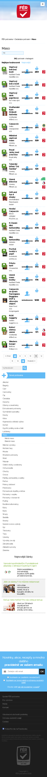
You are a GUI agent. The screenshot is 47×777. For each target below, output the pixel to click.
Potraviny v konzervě (11, 498)
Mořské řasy (7, 448)
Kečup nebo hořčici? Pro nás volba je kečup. (23, 600)
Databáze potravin (22, 39)
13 (12, 361)
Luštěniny (6, 431)
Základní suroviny (9, 547)
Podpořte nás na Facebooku (15, 729)
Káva (5, 418)
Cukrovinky (7, 392)
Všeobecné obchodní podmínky (15, 714)
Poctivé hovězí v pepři (13, 251)
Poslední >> (31, 361)
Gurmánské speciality (11, 412)
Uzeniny (6, 537)
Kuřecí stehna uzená (12, 329)
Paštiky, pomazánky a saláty (13, 478)
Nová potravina (16, 375)
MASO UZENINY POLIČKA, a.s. (13, 216)
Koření (5, 425)
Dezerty (6, 402)
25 (4, 68)
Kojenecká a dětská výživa (13, 422)
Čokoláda (6, 399)
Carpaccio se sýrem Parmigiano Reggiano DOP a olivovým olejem (14, 296)
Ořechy (6, 471)
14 (17, 361)
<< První (7, 356)
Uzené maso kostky (12, 277)
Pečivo (5, 481)
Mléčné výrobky (9, 445)
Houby (5, 415)
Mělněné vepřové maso (13, 138)
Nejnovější (26, 63)
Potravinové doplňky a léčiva (14, 491)
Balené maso (10, 441)
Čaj (4, 395)
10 (30, 356)
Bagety (5, 385)
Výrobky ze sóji (9, 540)
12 (41, 356)
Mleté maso (9, 438)
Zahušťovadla (8, 544)
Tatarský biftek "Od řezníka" (14, 166)
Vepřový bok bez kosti (13, 69)
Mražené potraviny (10, 455)
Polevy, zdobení (9, 484)
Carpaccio (14, 124)
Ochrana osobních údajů (11, 718)
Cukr (4, 389)
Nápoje (5, 461)
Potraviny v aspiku (10, 494)
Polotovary (7, 488)
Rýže (5, 511)
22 (4, 290)
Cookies (5, 722)
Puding (5, 501)
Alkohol (5, 382)
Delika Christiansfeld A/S (13, 129)
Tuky (5, 534)
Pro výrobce (7, 700)
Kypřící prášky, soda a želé (13, 428)
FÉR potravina (7, 39)
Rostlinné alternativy (10, 504)
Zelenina (6, 550)
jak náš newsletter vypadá (28, 687)
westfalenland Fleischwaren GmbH (14, 202)
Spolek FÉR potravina (10, 697)
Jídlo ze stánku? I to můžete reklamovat (21, 582)
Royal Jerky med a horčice (14, 152)
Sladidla (5, 517)
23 (4, 193)
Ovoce (5, 475)
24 (4, 125)
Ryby (5, 508)
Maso (5, 435)
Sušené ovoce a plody (11, 524)
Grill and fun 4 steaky (13, 194)
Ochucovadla (8, 468)
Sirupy (5, 514)
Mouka (5, 452)
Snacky (5, 521)
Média (4, 704)
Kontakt (5, 707)
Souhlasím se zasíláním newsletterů (24, 677)
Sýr (4, 527)
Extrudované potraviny (12, 408)
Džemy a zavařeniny (11, 405)
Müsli (4, 458)
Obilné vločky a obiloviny (12, 465)
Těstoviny (6, 531)
